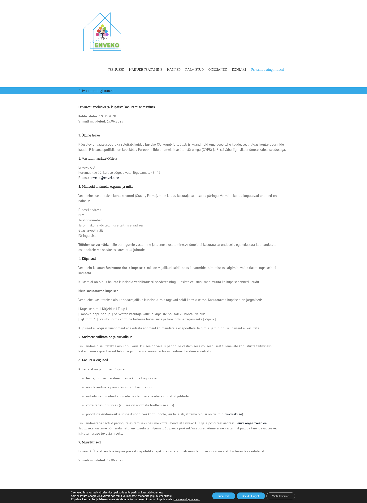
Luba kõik (223, 496)
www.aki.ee (233, 414)
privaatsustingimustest (186, 499)
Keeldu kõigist (250, 496)
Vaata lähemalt (280, 496)
